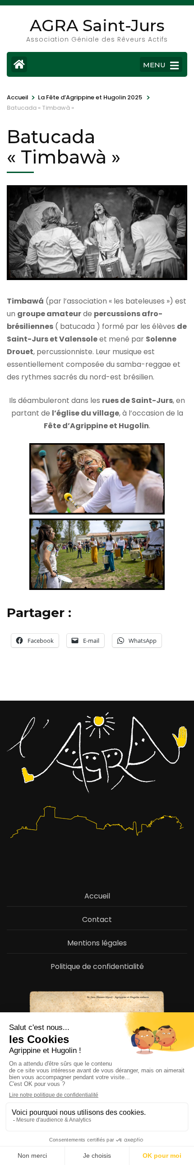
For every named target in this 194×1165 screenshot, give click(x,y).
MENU (154, 65)
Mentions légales (97, 943)
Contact (97, 919)
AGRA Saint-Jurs (97, 25)
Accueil (97, 896)
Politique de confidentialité (97, 966)
